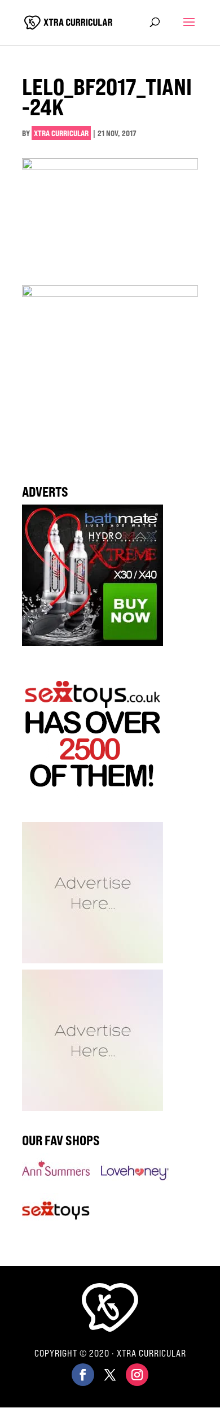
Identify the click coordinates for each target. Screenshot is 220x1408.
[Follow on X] (110, 1374)
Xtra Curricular (61, 133)
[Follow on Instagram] (137, 1374)
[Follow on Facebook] (83, 1374)
